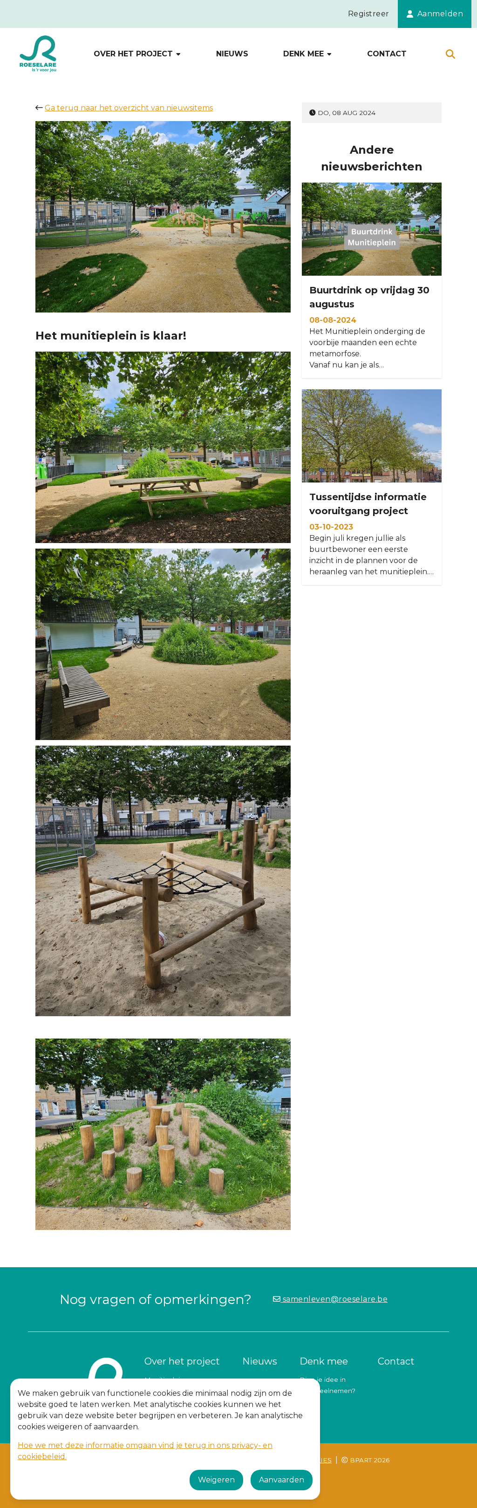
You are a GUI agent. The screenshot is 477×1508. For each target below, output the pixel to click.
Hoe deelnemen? (327, 1390)
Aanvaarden (281, 1479)
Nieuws (232, 53)
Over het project (134, 53)
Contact (387, 53)
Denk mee (304, 53)
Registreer (368, 13)
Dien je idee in (323, 1379)
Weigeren (216, 1479)
